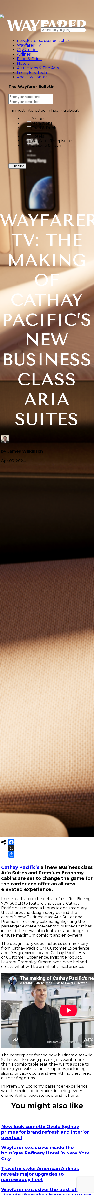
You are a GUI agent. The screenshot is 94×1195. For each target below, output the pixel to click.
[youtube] (46, 22)
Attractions (41, 123)
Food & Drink (43, 128)
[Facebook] (11, 842)
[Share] (11, 854)
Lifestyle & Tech (46, 145)
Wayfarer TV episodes (52, 141)
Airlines (38, 119)
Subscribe (17, 166)
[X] (11, 848)
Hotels (37, 136)
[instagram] (59, 22)
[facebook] (33, 22)
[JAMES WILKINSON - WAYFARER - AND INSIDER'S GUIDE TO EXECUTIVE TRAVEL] (2, 15)
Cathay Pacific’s (20, 867)
